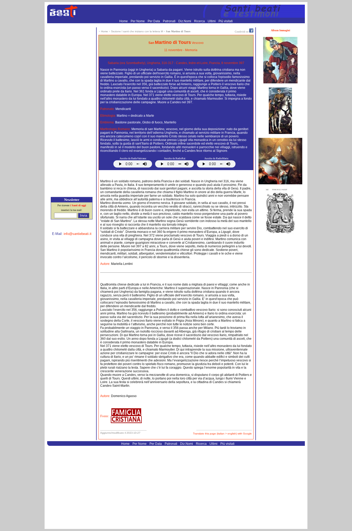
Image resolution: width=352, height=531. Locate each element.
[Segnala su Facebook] (251, 31)
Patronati (169, 21)
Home (124, 21)
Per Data (154, 21)
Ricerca (200, 21)
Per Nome (138, 21)
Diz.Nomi (185, 21)
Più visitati (226, 21)
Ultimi (212, 21)
